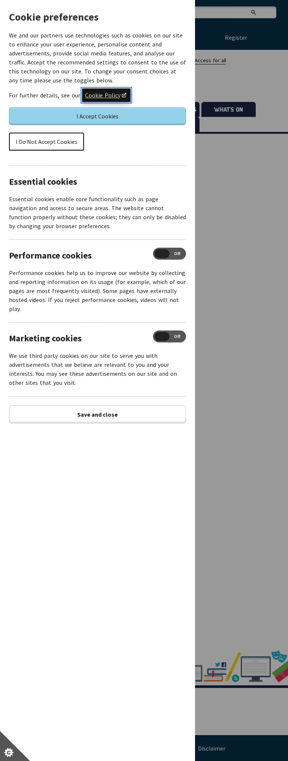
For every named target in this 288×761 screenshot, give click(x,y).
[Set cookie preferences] (15, 746)
